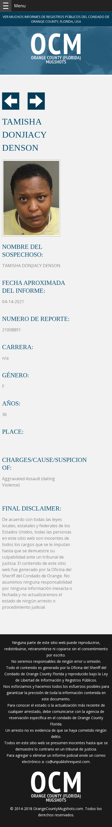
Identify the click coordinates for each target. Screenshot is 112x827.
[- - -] (5, 5)
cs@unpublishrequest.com (68, 761)
